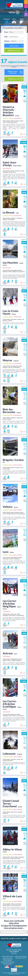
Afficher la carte (14, 79)
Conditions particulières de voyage (7, 961)
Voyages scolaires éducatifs (20, 958)
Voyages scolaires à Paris (7, 959)
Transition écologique (7, 960)
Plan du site (16, 972)
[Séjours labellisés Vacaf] (18, 967)
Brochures (14, 953)
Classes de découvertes (7, 958)
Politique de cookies (10, 972)
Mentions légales (22, 972)
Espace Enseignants (14, 951)
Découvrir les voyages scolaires (14, 949)
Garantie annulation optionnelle (7, 963)
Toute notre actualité (7, 964)
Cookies (4, 972)
